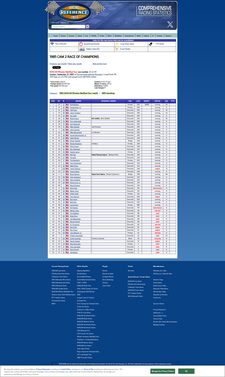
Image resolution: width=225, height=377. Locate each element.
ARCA (109, 36)
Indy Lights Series (83, 349)
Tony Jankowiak (75, 121)
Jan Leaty (73, 116)
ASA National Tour (83, 331)
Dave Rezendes (75, 244)
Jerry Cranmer (75, 130)
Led (166, 101)
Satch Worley (74, 138)
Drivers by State (107, 274)
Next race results (75, 64)
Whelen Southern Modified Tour (88, 337)
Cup (86, 36)
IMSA (138, 36)
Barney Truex (74, 211)
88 (64, 130)
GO (87, 26)
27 (64, 158)
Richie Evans (74, 118)
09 (64, 233)
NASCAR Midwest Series (85, 322)
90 (64, 146)
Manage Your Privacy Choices (163, 371)
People (105, 266)
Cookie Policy (66, 369)
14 (63, 197)
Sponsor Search (158, 304)
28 (64, 135)
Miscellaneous (158, 266)
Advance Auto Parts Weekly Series (63, 295)
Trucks (102, 36)
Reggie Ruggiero (76, 144)
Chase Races (157, 283)
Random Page (158, 280)
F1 (153, 36)
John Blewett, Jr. (76, 233)
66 (64, 230)
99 (64, 113)
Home (56, 36)
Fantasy (159, 36)
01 (63, 252)
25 (64, 116)
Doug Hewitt (74, 250)
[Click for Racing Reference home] (112, 15)
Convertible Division (84, 277)
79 (64, 244)
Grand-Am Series (83, 307)
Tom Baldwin (74, 213)
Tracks (80, 36)
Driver (78, 101)
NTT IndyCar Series (58, 298)
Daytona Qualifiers (83, 271)
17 (63, 160)
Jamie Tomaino (75, 113)
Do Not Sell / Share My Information (165, 322)
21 (63, 144)
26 (64, 107)
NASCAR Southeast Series (86, 316)
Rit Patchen (74, 208)
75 (64, 124)
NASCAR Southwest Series (86, 325)
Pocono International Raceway (90, 74)
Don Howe (73, 199)
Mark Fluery (74, 166)
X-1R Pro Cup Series (84, 313)
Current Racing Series (60, 266)
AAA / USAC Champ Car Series (87, 289)
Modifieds (118, 36)
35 (64, 224)
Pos (53, 101)
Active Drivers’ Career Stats (139, 277)
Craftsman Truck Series (59, 277)
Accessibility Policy (159, 316)
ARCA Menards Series (59, 286)
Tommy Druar (74, 171)
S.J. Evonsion (74, 224)
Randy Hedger (75, 241)
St (59, 101)
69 (64, 216)
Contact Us (157, 298)
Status (157, 101)
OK (186, 371)
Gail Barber (74, 252)
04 (64, 238)
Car (130, 101)
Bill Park (73, 155)
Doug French (74, 146)
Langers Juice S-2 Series (85, 298)
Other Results (82, 266)
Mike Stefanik (74, 127)
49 (64, 180)
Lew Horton (74, 205)
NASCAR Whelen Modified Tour (62, 292)
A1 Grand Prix (81, 301)
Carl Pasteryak (75, 124)
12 (63, 105)
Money (146, 101)
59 (64, 211)
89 (64, 177)
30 (64, 199)
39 (64, 152)
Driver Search (60, 23)
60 (64, 183)
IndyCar (146, 36)
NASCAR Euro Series (84, 346)
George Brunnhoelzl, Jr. (78, 135)
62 (64, 227)
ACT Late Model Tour (84, 355)
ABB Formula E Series (84, 358)
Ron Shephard (75, 149)
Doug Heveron (75, 185)
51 (63, 222)
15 (63, 127)
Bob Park (73, 202)
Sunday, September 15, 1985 (62, 74)
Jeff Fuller (73, 110)
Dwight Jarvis (74, 152)
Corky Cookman (75, 238)
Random (168, 36)
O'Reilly (93, 36)
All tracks (131, 271)
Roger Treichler (75, 141)
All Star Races (81, 274)
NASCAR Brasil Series (84, 319)
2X (64, 110)
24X (63, 169)
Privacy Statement (159, 310)
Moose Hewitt (75, 222)
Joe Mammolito (75, 219)
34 (64, 149)
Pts (172, 101)
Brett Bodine (74, 105)
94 (64, 208)
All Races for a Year (159, 271)
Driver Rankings (107, 280)
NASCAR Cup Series (58, 271)
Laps (138, 101)
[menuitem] (166, 312)
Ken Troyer (73, 230)
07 (64, 138)
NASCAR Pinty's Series (136, 290)
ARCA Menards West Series (61, 280)
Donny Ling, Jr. (75, 183)
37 (64, 171)
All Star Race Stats (159, 292)
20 (64, 155)
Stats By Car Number (160, 295)
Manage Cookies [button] (159, 325)
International (129, 36)
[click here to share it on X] (171, 24)
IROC (79, 295)
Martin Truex (74, 191)
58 (64, 191)
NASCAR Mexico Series (85, 343)
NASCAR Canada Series (60, 289)
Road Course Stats (159, 286)
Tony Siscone (74, 197)
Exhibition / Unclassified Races (87, 340)
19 (63, 202)
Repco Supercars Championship (88, 352)
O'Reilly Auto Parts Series (60, 274)
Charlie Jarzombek (76, 236)
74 (64, 141)
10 (63, 205)
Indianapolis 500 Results (86, 292)
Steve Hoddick (75, 180)
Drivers (63, 36)
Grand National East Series (86, 280)
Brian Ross (74, 216)
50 (64, 166)
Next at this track (100, 64)
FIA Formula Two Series (85, 334)
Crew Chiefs (106, 286)
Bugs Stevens (75, 174)
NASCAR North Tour (84, 286)
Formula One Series (58, 301)
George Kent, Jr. (75, 107)
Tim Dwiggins (75, 160)
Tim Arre (73, 158)
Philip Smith (74, 194)
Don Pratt (73, 227)
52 (64, 250)
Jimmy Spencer (75, 169)
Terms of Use (157, 319)
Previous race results (58, 64)
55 (64, 188)
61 (63, 118)
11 (63, 241)
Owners (71, 36)
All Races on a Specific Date (162, 274)
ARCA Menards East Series (61, 283)
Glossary (53, 93)
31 (63, 219)
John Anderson (75, 177)
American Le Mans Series (85, 310)
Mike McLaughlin (76, 132)
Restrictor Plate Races (160, 289)
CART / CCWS (82, 283)
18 (63, 194)
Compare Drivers (108, 277)
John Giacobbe (75, 247)
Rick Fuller (73, 188)
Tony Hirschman (75, 163)
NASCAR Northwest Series (86, 328)
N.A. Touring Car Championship (88, 304)
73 (64, 121)
